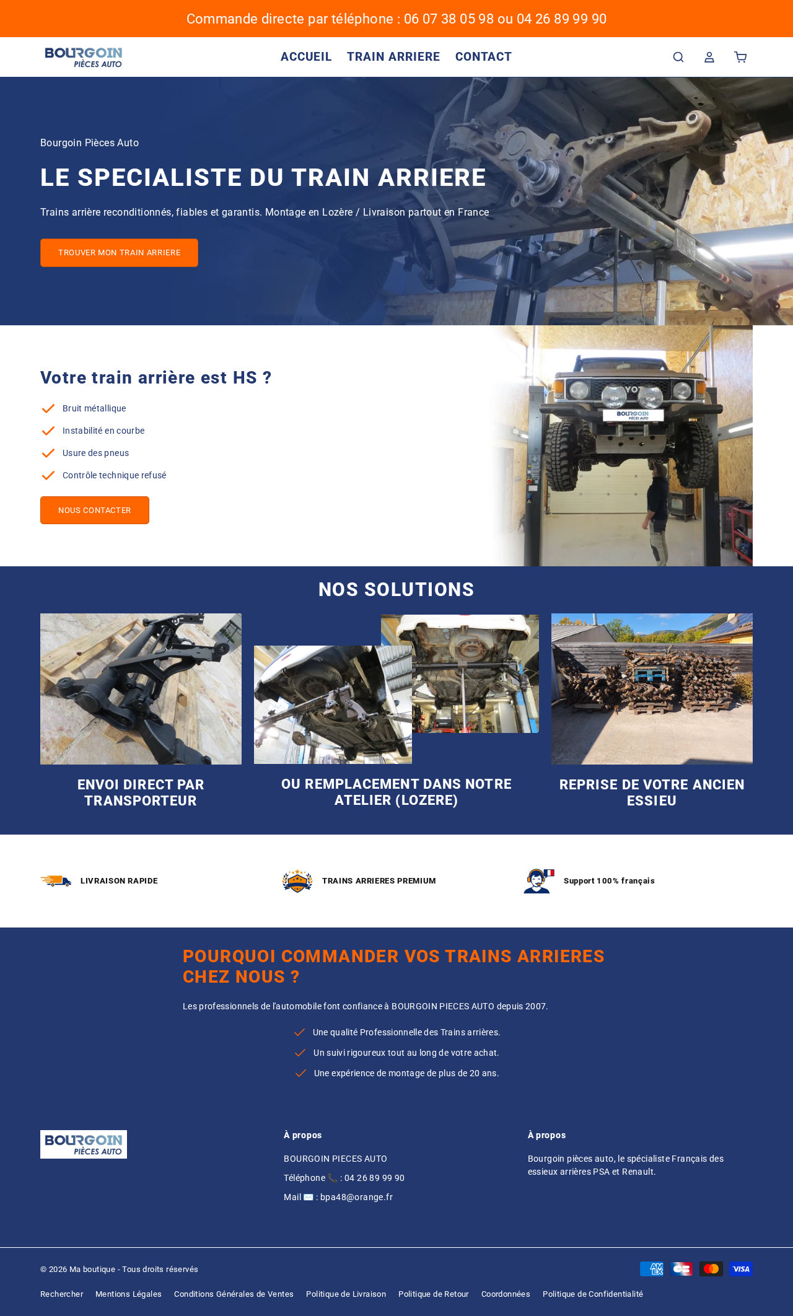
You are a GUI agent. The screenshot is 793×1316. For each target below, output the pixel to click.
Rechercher (61, 1294)
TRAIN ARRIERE (393, 57)
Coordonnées (505, 1294)
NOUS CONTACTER (94, 510)
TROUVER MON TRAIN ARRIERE (119, 252)
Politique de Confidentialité (593, 1294)
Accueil (307, 57)
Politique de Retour (433, 1294)
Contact (484, 57)
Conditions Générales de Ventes (234, 1294)
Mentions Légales (128, 1294)
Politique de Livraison (346, 1294)
